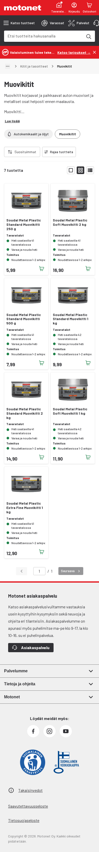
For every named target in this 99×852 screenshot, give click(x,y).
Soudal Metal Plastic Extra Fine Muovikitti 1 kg (24, 507)
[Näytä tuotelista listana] (90, 170)
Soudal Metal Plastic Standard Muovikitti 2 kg (24, 413)
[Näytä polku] (7, 66)
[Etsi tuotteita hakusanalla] (88, 36)
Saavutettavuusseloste (28, 806)
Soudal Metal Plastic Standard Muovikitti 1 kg (70, 319)
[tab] (52, 23)
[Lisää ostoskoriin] (41, 268)
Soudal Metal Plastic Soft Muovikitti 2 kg (70, 222)
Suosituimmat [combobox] (25, 152)
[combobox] (43, 35)
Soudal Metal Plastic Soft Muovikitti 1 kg (70, 411)
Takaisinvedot (30, 790)
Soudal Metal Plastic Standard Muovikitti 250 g (23, 224)
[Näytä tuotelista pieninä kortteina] (80, 170)
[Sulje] (94, 52)
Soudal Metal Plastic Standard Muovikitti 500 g (23, 319)
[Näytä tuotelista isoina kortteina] (71, 170)
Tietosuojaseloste (23, 820)
